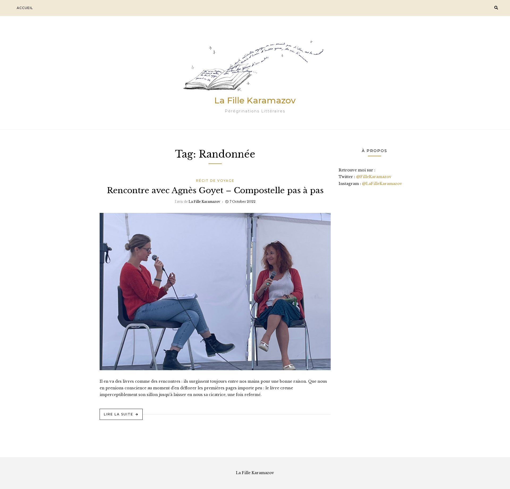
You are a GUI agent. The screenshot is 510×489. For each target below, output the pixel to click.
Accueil (25, 8)
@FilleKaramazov (374, 176)
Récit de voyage (215, 181)
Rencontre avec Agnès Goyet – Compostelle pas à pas (215, 190)
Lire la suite (118, 414)
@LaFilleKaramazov (382, 183)
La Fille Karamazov (255, 100)
